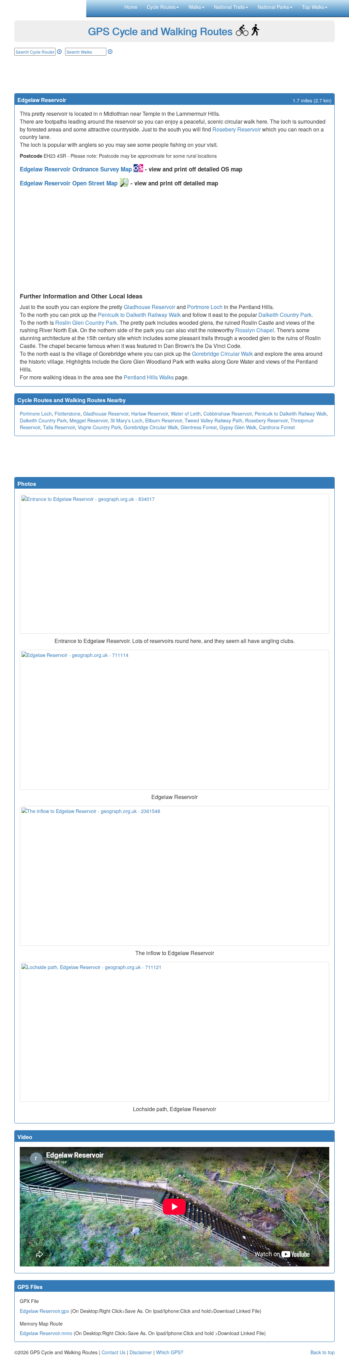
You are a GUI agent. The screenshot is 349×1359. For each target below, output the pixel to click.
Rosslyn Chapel (254, 330)
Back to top (322, 1352)
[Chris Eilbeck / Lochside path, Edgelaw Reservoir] (174, 1032)
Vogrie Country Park (99, 427)
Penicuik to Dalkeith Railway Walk (139, 315)
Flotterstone (67, 413)
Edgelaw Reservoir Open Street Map (69, 183)
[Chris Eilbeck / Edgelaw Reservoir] (174, 720)
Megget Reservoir (89, 420)
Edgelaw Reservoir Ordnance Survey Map (77, 169)
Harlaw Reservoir (149, 413)
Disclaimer (141, 1352)
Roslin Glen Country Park (86, 322)
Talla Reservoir (59, 427)
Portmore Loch (205, 307)
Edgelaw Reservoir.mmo (46, 1333)
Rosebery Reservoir (236, 129)
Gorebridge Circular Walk (222, 354)
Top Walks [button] (313, 6)
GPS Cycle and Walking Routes (160, 31)
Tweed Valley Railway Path (213, 420)
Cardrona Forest (277, 427)
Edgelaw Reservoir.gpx (44, 1310)
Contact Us (113, 1352)
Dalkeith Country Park (285, 315)
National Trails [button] (229, 6)
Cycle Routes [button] (161, 6)
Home (130, 6)
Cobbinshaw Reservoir (227, 413)
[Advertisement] (174, 74)
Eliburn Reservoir (163, 420)
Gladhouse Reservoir (149, 307)
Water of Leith (186, 413)
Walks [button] (194, 6)
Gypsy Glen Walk (237, 427)
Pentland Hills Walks (149, 377)
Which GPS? (169, 1352)
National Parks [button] (273, 6)
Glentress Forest (199, 427)
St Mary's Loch (126, 420)
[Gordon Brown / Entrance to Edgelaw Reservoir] (174, 563)
